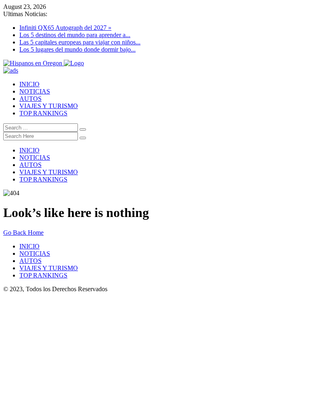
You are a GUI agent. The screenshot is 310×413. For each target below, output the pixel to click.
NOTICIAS (34, 91)
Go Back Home (23, 232)
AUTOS (30, 98)
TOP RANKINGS (43, 113)
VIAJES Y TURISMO (48, 105)
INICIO (29, 84)
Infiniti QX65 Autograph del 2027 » (65, 27)
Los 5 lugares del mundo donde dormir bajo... (77, 49)
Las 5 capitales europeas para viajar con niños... (79, 42)
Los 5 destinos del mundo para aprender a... (74, 34)
